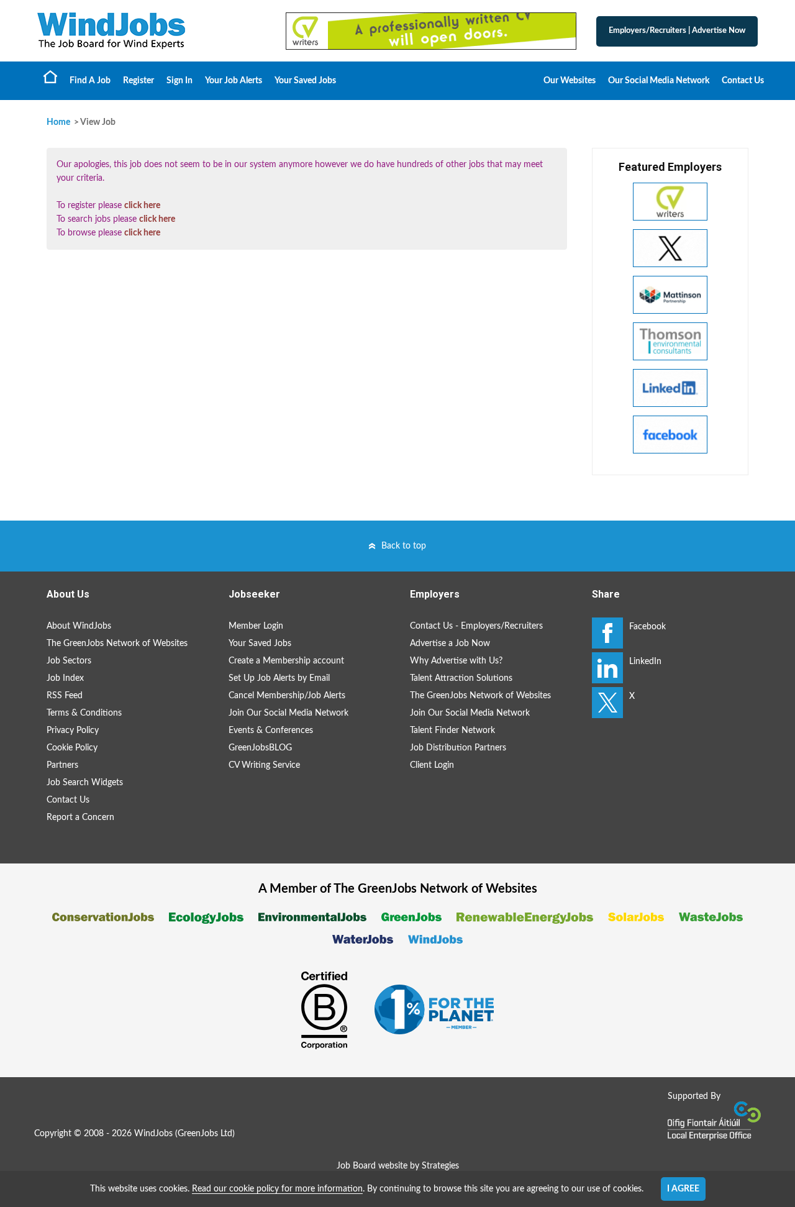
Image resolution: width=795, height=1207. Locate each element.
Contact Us (743, 80)
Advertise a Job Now (450, 643)
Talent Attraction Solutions (461, 678)
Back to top (403, 546)
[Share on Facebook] (607, 633)
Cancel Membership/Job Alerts (287, 695)
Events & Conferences (271, 730)
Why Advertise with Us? (456, 661)
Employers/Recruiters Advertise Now (677, 31)
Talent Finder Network (452, 730)
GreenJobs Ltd (205, 1133)
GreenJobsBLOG (260, 748)
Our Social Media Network (658, 80)
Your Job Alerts (233, 80)
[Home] (149, 30)
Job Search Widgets (85, 782)
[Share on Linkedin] (607, 667)
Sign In (179, 80)
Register (138, 80)
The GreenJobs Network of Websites (117, 643)
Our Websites (569, 80)
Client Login (432, 765)
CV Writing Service (264, 765)
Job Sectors (69, 661)
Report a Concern (80, 817)
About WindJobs (79, 626)
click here (142, 205)
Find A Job (90, 80)
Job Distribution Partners (458, 748)
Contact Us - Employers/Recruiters (476, 626)
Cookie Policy (72, 748)
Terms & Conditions (84, 713)
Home (50, 76)
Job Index (65, 678)
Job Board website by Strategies (398, 1166)
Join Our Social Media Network (288, 713)
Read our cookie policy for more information (277, 1189)
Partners (62, 765)
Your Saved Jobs (305, 80)
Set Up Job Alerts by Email (279, 678)
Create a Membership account (286, 661)
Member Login (256, 626)
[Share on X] (607, 702)
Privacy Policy (73, 730)
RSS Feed (65, 695)
